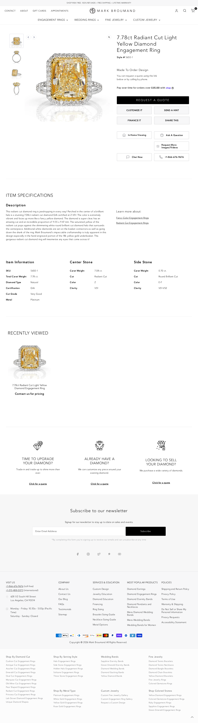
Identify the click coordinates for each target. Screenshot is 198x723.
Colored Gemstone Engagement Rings (167, 699)
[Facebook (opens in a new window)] (78, 554)
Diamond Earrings (136, 589)
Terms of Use (168, 599)
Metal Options (100, 624)
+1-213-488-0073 (14, 590)
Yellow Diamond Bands (111, 676)
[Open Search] (185, 10)
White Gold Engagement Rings (67, 699)
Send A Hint (171, 110)
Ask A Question (174, 135)
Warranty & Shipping (172, 604)
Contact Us (64, 594)
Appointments (59, 11)
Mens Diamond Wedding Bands (140, 613)
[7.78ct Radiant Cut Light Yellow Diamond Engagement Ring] (29, 357)
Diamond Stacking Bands (112, 672)
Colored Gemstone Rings (160, 683)
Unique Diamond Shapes (17, 702)
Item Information (20, 262)
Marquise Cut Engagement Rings (21, 680)
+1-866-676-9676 (174, 157)
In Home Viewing (137, 135)
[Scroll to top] (192, 717)
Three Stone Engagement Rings (68, 676)
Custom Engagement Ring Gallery (116, 699)
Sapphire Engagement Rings (162, 706)
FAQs (61, 604)
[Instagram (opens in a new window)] (88, 554)
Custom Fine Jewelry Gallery (114, 695)
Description (16, 205)
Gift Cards (39, 11)
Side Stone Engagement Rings (67, 665)
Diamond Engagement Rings (142, 594)
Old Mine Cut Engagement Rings (21, 683)
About (24, 11)
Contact (10, 11)
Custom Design (101, 589)
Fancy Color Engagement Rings (132, 218)
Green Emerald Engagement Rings (165, 710)
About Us (63, 589)
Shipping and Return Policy (175, 589)
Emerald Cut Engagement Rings (21, 672)
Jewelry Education (102, 594)
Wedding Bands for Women (141, 625)
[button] (16, 41)
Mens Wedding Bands (138, 620)
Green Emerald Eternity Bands (115, 665)
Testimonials (64, 609)
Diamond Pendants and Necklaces (139, 605)
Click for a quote (38, 484)
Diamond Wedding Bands (112, 669)
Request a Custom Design (113, 703)
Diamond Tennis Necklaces (161, 665)
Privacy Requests (170, 617)
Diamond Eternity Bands (140, 599)
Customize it (134, 110)
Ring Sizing (98, 609)
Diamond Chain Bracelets (160, 672)
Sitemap (62, 614)
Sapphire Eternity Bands (112, 661)
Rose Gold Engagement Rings (67, 706)
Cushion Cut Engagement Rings (20, 661)
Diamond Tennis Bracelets (161, 661)
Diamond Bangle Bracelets (161, 669)
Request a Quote (153, 100)
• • (99, 3)
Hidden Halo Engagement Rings (68, 669)
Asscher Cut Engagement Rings (20, 669)
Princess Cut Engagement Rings (21, 694)
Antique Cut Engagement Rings (20, 665)
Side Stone (143, 262)
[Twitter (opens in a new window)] (99, 554)
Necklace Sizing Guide (104, 619)
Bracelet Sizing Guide (104, 614)
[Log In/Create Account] (176, 11)
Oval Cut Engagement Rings (19, 676)
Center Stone (81, 262)
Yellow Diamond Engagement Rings (165, 695)
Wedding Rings (85, 19)
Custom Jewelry (145, 19)
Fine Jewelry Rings (157, 680)
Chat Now (137, 157)
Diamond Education (103, 599)
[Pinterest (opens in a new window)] (109, 554)
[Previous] (28, 37)
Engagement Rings (52, 19)
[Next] (34, 37)
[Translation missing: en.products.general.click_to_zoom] (109, 37)
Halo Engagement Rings (64, 661)
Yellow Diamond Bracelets (161, 676)
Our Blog (63, 599)
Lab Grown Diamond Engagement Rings (24, 698)
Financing (98, 604)
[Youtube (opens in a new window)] (119, 554)
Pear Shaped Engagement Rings (21, 687)
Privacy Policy (168, 594)
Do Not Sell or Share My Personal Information (173, 610)
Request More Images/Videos (169, 146)
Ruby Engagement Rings (160, 703)
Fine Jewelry (115, 19)
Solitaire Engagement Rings (66, 672)
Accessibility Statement (173, 623)
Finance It (134, 120)
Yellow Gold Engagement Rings (67, 703)
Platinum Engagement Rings (66, 695)
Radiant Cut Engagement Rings (132, 223)
